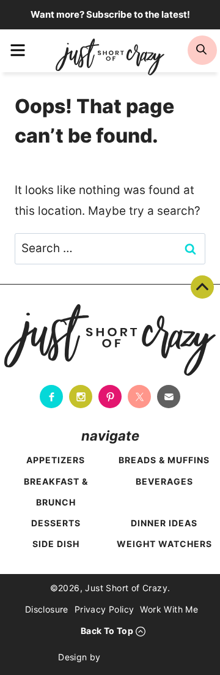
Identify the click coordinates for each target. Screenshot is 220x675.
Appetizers (55, 460)
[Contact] (168, 396)
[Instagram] (80, 396)
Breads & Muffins (164, 460)
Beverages (164, 481)
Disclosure (46, 609)
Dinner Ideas (164, 523)
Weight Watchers (164, 544)
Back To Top (202, 287)
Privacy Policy (104, 609)
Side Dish (55, 544)
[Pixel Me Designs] (134, 656)
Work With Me (169, 609)
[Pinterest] (110, 396)
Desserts (56, 523)
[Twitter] (139, 396)
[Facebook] (51, 396)
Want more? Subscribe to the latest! (110, 14)
